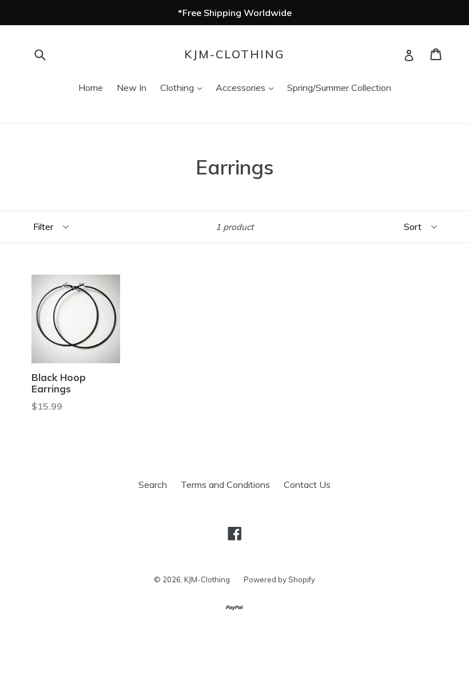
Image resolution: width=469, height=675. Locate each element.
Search (152, 484)
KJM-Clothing (234, 54)
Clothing (184, 87)
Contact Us (307, 484)
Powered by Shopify (279, 579)
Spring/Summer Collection (339, 87)
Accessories (247, 87)
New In (131, 87)
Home (90, 87)
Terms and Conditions (225, 484)
